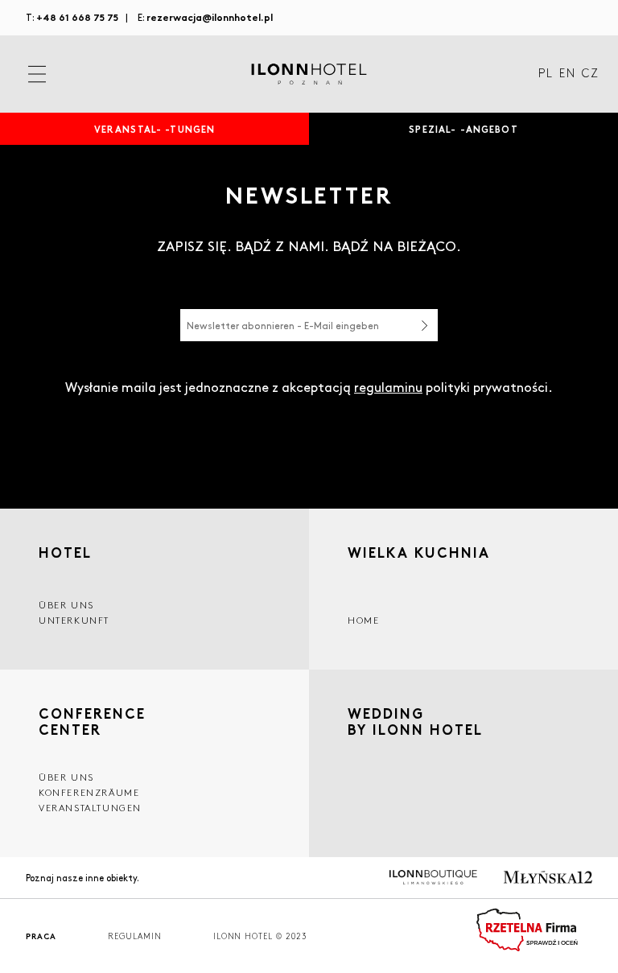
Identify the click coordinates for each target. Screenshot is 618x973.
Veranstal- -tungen (155, 128)
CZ (590, 74)
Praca (41, 936)
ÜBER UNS (66, 777)
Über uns (66, 605)
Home (363, 620)
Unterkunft (74, 620)
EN (567, 74)
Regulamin (135, 936)
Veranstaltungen (90, 808)
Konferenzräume (89, 792)
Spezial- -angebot (463, 128)
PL (545, 74)
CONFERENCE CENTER (92, 721)
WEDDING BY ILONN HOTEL (415, 723)
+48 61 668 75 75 (77, 16)
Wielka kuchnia (419, 552)
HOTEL (65, 552)
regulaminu (388, 386)
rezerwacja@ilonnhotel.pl (209, 16)
